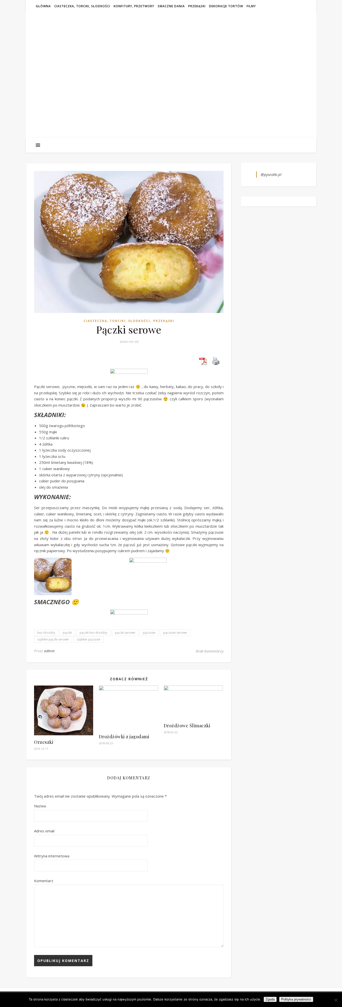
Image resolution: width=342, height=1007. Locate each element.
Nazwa (40, 805)
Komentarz (43, 880)
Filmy (251, 6)
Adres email (44, 830)
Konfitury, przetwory (134, 6)
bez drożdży (46, 632)
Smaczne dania (171, 6)
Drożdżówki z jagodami (124, 737)
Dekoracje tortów (226, 6)
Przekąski (197, 6)
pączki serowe (125, 632)
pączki (67, 632)
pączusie (149, 632)
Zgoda (270, 999)
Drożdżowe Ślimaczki (187, 726)
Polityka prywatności (296, 999)
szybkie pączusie (88, 639)
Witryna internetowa (51, 855)
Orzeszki (43, 742)
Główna (43, 6)
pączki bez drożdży (93, 632)
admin (49, 650)
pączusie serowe (175, 632)
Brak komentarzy (210, 650)
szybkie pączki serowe (53, 639)
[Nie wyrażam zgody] (335, 999)
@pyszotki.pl (271, 174)
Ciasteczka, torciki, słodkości (82, 6)
